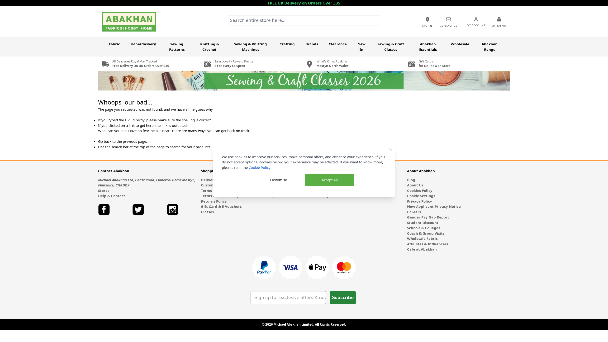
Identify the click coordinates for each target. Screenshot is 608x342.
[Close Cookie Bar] (391, 149)
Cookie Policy (260, 167)
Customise (278, 179)
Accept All (330, 179)
